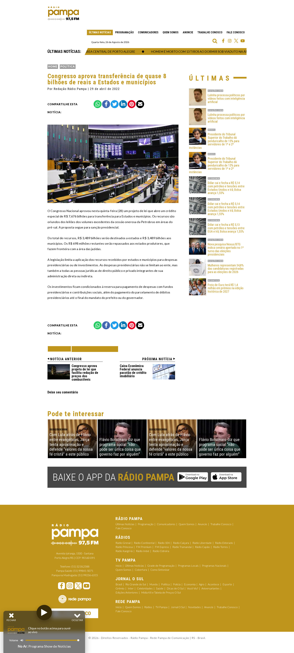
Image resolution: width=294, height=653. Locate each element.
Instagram (229, 40)
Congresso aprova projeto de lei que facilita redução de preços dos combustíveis (85, 372)
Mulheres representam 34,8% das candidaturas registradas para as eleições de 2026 (226, 269)
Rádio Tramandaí (182, 546)
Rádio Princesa (124, 546)
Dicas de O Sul (175, 588)
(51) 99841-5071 (83, 570)
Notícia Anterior (66, 359)
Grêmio (120, 588)
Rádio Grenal (123, 542)
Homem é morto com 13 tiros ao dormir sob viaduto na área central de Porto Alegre (208, 51)
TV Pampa (161, 607)
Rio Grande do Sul (135, 584)
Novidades (194, 607)
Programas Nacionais (214, 565)
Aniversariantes (210, 588)
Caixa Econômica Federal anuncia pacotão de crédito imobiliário (133, 371)
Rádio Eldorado (224, 542)
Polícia (177, 584)
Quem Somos (170, 32)
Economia (189, 584)
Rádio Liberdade (202, 542)
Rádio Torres (220, 546)
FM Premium (143, 546)
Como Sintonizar (159, 569)
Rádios (148, 607)
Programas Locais (188, 565)
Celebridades (145, 588)
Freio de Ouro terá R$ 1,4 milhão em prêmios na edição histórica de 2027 (225, 288)
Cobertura (141, 569)
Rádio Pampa (63, 14)
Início (119, 565)
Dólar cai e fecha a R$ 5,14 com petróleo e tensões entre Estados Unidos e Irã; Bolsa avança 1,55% (226, 188)
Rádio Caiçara (181, 542)
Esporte (227, 584)
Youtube (242, 40)
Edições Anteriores (127, 592)
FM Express (162, 546)
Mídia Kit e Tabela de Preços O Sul (161, 592)
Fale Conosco (236, 32)
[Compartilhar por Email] (140, 104)
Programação (124, 32)
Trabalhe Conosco (209, 32)
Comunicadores (148, 32)
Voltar (60, 349)
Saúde (159, 588)
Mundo (153, 584)
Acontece (213, 584)
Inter (131, 588)
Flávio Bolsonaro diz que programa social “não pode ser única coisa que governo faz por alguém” (120, 447)
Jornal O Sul (178, 607)
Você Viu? (192, 588)
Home (52, 66)
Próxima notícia (157, 359)
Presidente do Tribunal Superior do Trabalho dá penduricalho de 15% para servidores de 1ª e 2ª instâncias (214, 141)
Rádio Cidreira (161, 551)
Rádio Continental (144, 542)
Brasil (119, 584)
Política (67, 66)
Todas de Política (94, 349)
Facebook (223, 40)
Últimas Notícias (100, 32)
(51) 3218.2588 (80, 566)
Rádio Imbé (142, 551)
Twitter (236, 40)
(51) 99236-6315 (88, 575)
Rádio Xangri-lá (124, 551)
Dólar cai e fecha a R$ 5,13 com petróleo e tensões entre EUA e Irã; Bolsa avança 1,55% (226, 228)
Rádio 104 (164, 542)
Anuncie (188, 32)
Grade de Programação (161, 565)
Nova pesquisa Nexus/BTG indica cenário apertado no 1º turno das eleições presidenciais (226, 249)
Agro (201, 584)
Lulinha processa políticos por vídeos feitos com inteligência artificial (226, 99)
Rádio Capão (202, 546)
